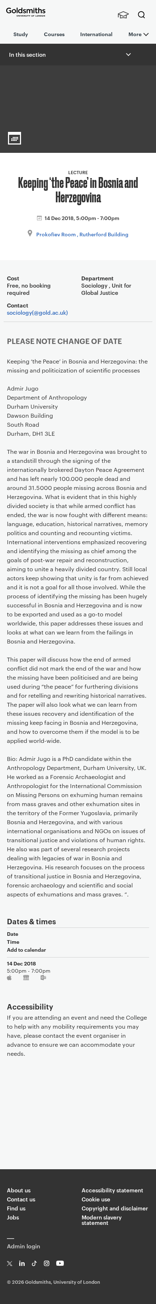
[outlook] (44, 979)
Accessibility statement (112, 1190)
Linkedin (22, 1263)
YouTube (60, 1263)
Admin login (23, 1246)
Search (141, 15)
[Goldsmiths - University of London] (26, 12)
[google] (26, 979)
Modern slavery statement (102, 1219)
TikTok (34, 1263)
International (96, 33)
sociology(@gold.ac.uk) (37, 312)
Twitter (9, 1263)
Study (20, 33)
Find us (16, 1208)
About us (18, 1190)
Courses (54, 33)
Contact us (21, 1199)
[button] (127, 54)
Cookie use (96, 1199)
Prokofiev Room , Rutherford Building (82, 234)
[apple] (10, 979)
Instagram (46, 1263)
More (134, 33)
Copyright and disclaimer (115, 1208)
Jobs (13, 1217)
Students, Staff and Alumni (123, 15)
